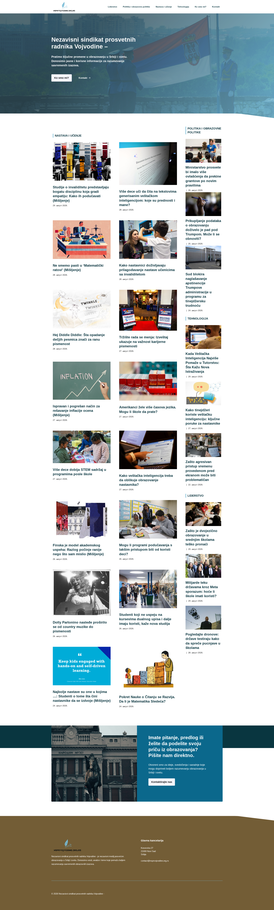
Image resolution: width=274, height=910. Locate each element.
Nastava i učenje (164, 7)
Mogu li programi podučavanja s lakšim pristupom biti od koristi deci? (145, 549)
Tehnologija (183, 7)
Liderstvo (112, 7)
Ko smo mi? (200, 7)
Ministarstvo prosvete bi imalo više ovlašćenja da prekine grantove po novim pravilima (203, 176)
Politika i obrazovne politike (136, 7)
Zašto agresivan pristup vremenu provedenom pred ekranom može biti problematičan (201, 471)
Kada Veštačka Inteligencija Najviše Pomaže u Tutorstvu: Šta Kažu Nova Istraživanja (202, 362)
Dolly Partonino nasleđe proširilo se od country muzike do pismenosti (80, 626)
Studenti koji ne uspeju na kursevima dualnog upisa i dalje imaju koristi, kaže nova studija (145, 619)
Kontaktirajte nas (161, 782)
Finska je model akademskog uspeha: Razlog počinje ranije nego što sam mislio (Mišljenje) (78, 549)
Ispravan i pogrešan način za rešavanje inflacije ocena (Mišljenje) (76, 410)
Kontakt (216, 7)
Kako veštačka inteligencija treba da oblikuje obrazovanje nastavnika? (146, 480)
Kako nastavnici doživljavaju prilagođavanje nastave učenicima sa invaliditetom (147, 269)
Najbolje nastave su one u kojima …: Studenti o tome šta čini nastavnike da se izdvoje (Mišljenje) (82, 696)
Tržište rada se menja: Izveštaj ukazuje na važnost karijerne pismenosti (143, 341)
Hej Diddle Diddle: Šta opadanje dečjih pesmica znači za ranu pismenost (79, 339)
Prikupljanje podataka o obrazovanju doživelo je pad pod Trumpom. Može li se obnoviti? (203, 230)
